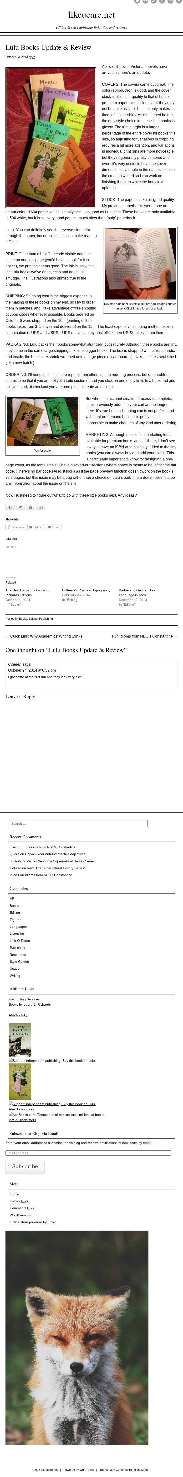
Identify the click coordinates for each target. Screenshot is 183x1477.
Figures (15, 920)
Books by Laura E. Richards (30, 1004)
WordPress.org (21, 1215)
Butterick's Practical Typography (86, 590)
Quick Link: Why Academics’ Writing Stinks (43, 636)
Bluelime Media (139, 1470)
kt (33, 57)
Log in (14, 1194)
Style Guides (19, 961)
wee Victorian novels (140, 67)
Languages (18, 926)
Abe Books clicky (21, 1109)
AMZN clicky (18, 1015)
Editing (33, 618)
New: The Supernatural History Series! (67, 861)
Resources (18, 955)
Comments (22, 1208)
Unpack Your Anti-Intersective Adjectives (55, 854)
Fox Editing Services (24, 999)
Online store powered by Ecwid (33, 1222)
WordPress (87, 1470)
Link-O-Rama (20, 941)
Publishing (46, 618)
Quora (14, 854)
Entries (19, 1201)
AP (12, 898)
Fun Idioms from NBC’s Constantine (145, 636)
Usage (15, 968)
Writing (15, 976)
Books (23, 618)
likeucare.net (91, 14)
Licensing (17, 933)
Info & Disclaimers (22, 1120)
